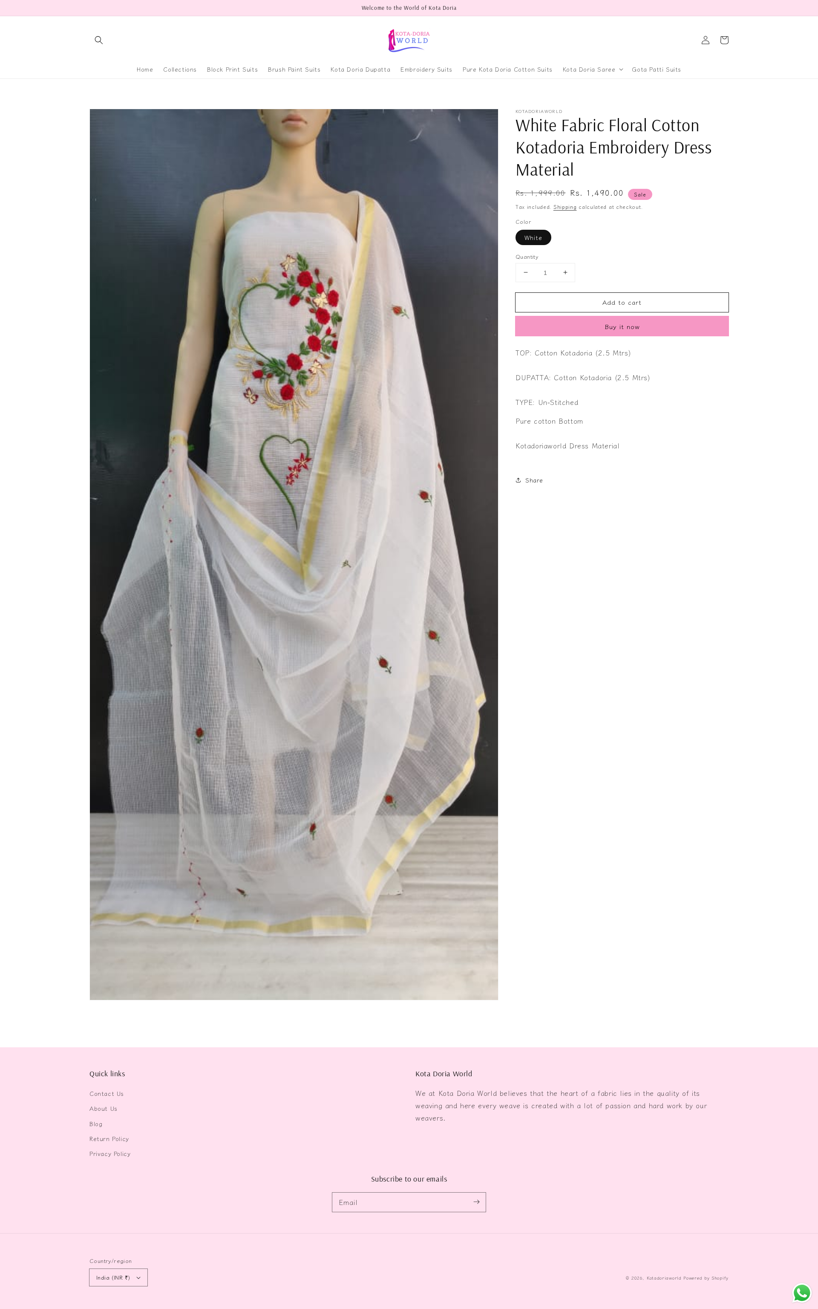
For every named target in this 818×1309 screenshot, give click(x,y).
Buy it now (622, 326)
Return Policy (109, 1138)
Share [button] (534, 479)
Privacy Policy (109, 1153)
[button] (98, 40)
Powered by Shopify (706, 1277)
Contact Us (106, 1093)
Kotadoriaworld (664, 1277)
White (533, 237)
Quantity (527, 256)
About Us (103, 1108)
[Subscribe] (476, 1202)
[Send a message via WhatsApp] (802, 1293)
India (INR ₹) (113, 1277)
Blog (95, 1123)
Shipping (565, 206)
